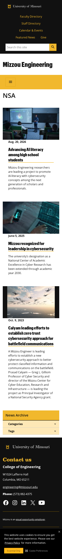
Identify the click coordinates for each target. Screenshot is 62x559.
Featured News (25, 37)
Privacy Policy (12, 542)
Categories (15, 424)
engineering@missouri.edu (20, 487)
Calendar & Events (31, 30)
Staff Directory (31, 23)
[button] (37, 550)
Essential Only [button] (13, 550)
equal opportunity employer (30, 519)
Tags (11, 431)
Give (43, 37)
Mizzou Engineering (28, 64)
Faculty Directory (31, 16)
